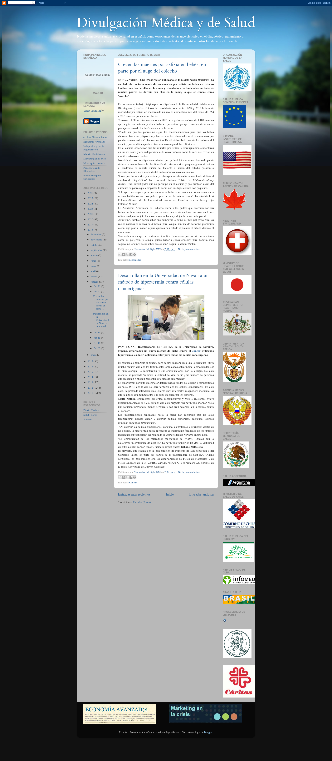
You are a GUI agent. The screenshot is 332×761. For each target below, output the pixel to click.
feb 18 (97, 332)
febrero (95, 281)
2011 (91, 393)
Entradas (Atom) (142, 502)
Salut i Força (90, 414)
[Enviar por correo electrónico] (120, 254)
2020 (91, 219)
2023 (91, 208)
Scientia (87, 419)
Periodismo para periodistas (92, 177)
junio (94, 260)
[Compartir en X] (127, 254)
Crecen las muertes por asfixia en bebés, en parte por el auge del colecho (162, 67)
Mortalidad (135, 259)
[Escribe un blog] (123, 254)
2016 (91, 366)
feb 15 (97, 337)
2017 (91, 361)
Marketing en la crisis (94, 158)
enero (94, 354)
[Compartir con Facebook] (131, 254)
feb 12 (97, 343)
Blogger (208, 732)
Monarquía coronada (94, 163)
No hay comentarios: (189, 249)
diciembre (96, 234)
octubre (95, 245)
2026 (91, 193)
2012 (91, 387)
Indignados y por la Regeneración (93, 147)
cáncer (196, 351)
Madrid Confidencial (94, 154)
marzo (94, 276)
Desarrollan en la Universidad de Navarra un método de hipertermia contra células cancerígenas (163, 281)
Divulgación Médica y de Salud (166, 23)
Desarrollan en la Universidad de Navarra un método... (101, 320)
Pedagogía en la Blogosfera (91, 169)
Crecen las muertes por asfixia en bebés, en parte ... (101, 302)
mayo (94, 266)
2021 (91, 214)
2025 (91, 198)
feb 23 (97, 286)
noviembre (97, 239)
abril (93, 271)
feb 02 (97, 348)
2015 (91, 372)
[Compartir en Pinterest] (134, 254)
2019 (91, 224)
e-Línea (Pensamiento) (95, 137)
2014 (91, 377)
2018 (91, 229)
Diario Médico (91, 410)
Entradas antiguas (201, 494)
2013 (91, 382)
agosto (94, 255)
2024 (91, 203)
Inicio (170, 494)
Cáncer (133, 482)
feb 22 (97, 291)
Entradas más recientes (134, 494)
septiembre (97, 250)
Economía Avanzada (94, 141)
